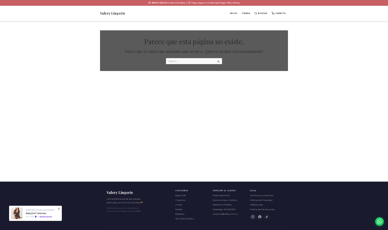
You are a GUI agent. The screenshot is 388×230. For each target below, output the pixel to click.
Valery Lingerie (112, 13)
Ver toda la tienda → (185, 218)
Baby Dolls (180, 195)
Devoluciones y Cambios (225, 200)
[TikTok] (266, 217)
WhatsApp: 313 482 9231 (224, 209)
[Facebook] (260, 217)
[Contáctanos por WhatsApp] (379, 221)
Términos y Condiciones (261, 195)
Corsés (178, 204)
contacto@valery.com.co (225, 214)
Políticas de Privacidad (261, 200)
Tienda (246, 13)
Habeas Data (256, 204)
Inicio (233, 13)
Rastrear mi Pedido (222, 204)
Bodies (178, 209)
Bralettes (179, 214)
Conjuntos (180, 200)
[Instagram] (253, 217)
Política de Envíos (221, 195)
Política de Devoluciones (262, 209)
